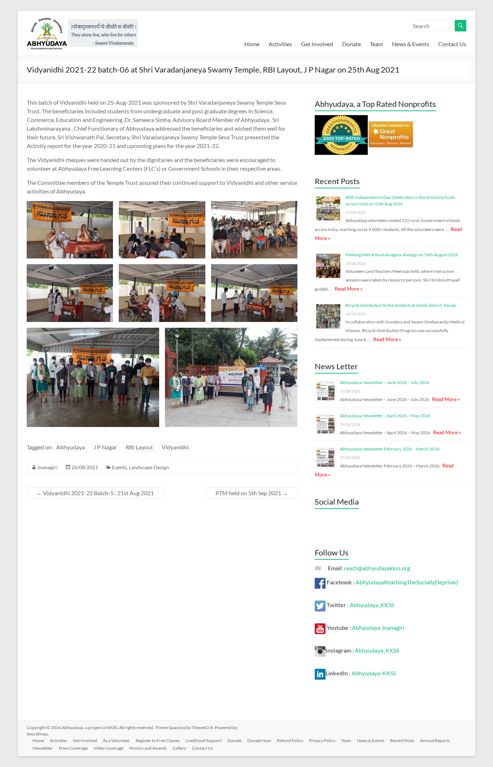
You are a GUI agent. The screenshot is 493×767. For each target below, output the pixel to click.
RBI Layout (139, 447)
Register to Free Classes (158, 740)
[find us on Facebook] (320, 582)
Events (119, 467)
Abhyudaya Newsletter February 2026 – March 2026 (390, 449)
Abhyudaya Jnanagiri (378, 627)
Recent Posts (402, 740)
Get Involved (317, 43)
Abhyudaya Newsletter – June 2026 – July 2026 (384, 382)
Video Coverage (108, 748)
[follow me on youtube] (320, 627)
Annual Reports (435, 740)
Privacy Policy (322, 740)
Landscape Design (149, 467)
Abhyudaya (70, 447)
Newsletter (42, 748)
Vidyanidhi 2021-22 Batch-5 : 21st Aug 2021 (95, 492)
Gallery (179, 748)
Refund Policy (290, 740)
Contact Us (452, 43)
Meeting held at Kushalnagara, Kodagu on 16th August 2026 (401, 254)
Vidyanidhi (175, 447)
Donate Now (259, 740)
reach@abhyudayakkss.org (377, 568)
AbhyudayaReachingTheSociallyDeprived (406, 582)
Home (251, 43)
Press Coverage (73, 748)
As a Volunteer (116, 740)
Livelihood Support (204, 740)
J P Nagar (105, 447)
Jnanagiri (47, 467)
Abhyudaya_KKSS (372, 604)
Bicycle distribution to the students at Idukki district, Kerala (400, 305)
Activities (280, 43)
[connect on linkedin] (320, 673)
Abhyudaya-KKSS (374, 673)
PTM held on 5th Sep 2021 (251, 492)
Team (376, 43)
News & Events (410, 43)
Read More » (348, 289)
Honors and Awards (148, 748)
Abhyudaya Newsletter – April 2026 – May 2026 (385, 415)
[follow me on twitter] (320, 604)
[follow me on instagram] (320, 650)
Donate (351, 43)
